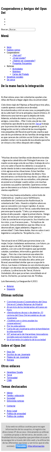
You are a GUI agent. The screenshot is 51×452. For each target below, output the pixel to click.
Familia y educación (15, 395)
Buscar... (5, 29)
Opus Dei (11, 351)
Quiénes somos (13, 50)
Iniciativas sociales (15, 77)
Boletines (16, 71)
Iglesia (9, 392)
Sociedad (11, 398)
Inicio (9, 47)
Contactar (11, 406)
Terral (38, 123)
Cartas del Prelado (20, 74)
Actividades (17, 69)
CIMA (9, 380)
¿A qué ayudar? (19, 58)
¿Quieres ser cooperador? (23, 60)
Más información (35, 446)
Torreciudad (12, 377)
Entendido (21, 446)
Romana (10, 360)
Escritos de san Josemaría (18, 354)
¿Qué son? (17, 55)
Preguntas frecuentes (22, 63)
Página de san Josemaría (18, 357)
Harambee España (15, 372)
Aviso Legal (12, 411)
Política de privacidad (16, 413)
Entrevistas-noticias (15, 401)
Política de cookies (15, 416)
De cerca (11, 79)
